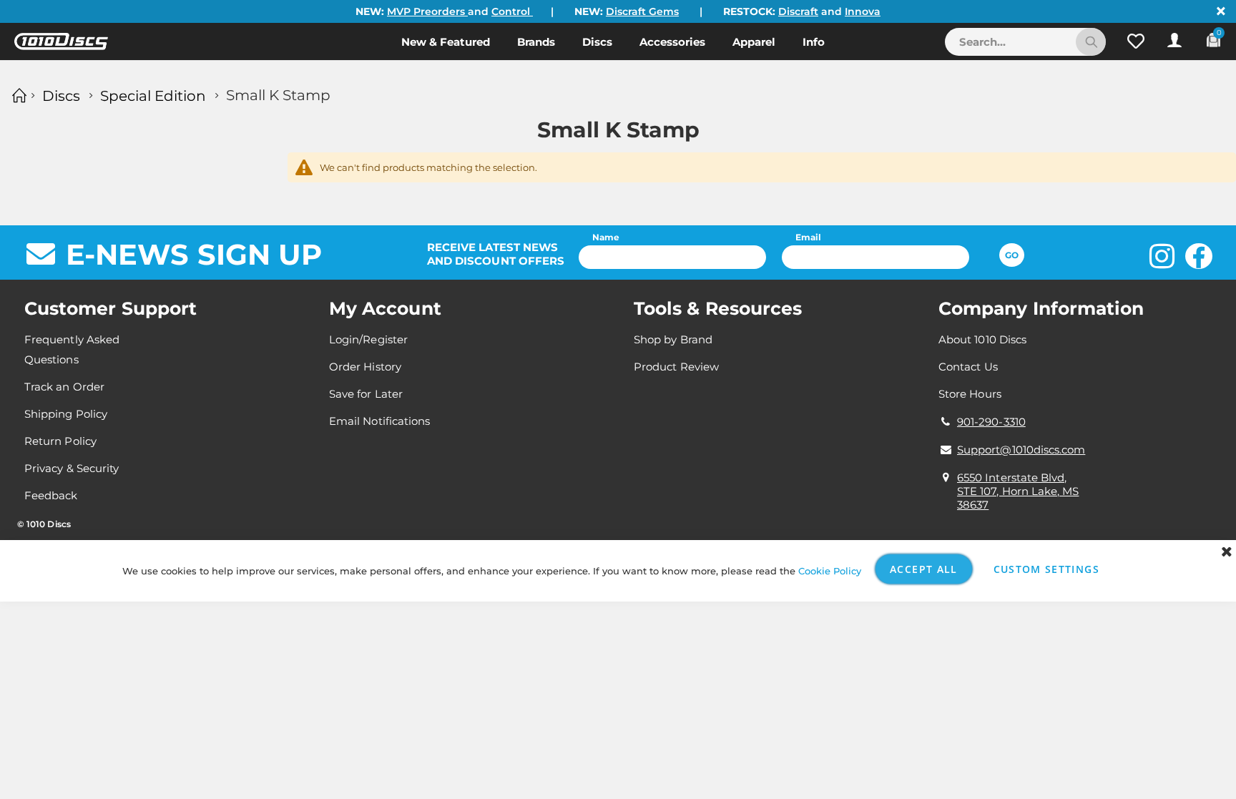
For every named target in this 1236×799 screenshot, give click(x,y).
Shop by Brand (673, 339)
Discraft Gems (642, 11)
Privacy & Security (71, 468)
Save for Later (366, 394)
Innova (863, 11)
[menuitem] (445, 41)
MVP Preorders (427, 11)
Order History (365, 366)
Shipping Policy (65, 414)
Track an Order (64, 386)
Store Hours (969, 394)
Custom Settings (1046, 569)
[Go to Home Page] (17, 95)
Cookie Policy (829, 571)
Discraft (798, 11)
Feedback (51, 495)
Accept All (924, 569)
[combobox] (1025, 42)
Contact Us (968, 366)
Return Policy (60, 441)
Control (512, 11)
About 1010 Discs (982, 339)
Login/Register (368, 339)
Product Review (676, 366)
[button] (1135, 41)
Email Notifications (379, 421)
